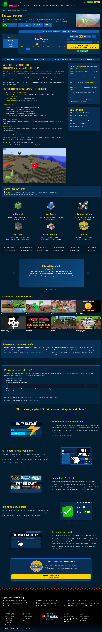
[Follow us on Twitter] (64, 619)
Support (27, 2)
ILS (93, 36)
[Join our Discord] (68, 621)
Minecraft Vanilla (9, 616)
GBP (71, 36)
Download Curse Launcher (80, 115)
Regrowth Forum (77, 118)
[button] (97, 2)
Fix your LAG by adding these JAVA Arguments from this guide (20, 194)
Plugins (61, 5)
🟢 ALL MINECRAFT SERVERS (25, 5)
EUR (76, 36)
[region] (51, 273)
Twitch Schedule (26, 618)
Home (3, 10)
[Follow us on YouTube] (65, 621)
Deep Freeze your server (17, 137)
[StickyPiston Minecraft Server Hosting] (4, 4)
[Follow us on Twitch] (76, 619)
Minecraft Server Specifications (62, 435)
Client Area (12, 2)
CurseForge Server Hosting (14, 10)
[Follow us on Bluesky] (67, 619)
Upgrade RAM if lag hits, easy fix (33, 352)
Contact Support (33, 400)
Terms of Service (84, 616)
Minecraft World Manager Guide (12, 462)
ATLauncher (8, 622)
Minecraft (37, 5)
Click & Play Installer (78, 126)
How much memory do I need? (81, 120)
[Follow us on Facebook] (70, 619)
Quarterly (10, 41)
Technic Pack (8, 620)
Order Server (13, 5)
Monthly (10, 36)
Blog (74, 5)
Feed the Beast (9, 618)
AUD (89, 36)
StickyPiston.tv (25, 620)
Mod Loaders (53, 5)
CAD (84, 36)
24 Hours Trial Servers (88, 600)
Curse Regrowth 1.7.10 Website (81, 112)
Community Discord (27, 616)
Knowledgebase (20, 2)
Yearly (10, 45)
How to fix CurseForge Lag (80, 123)
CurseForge (8, 624)
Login (90, 2)
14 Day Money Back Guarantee (14, 603)
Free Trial (69, 5)
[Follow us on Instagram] (73, 619)
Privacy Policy (83, 618)
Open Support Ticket (68, 616)
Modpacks (45, 5)
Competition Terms (85, 620)
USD (80, 36)
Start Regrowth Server (51, 576)
